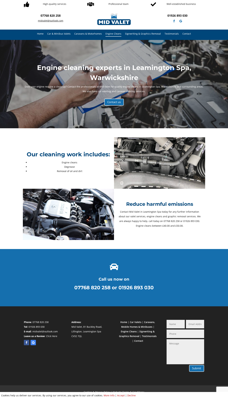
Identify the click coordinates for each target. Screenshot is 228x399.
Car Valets (135, 322)
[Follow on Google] (180, 21)
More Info (109, 395)
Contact (186, 34)
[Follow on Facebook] (174, 21)
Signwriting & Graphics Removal (143, 34)
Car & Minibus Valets (59, 34)
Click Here (51, 336)
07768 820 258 (51, 16)
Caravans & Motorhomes (88, 34)
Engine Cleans (113, 34)
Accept (121, 395)
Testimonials (172, 34)
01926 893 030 (177, 16)
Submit (196, 368)
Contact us (114, 102)
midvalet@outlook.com (50, 20)
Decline (131, 395)
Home (40, 34)
